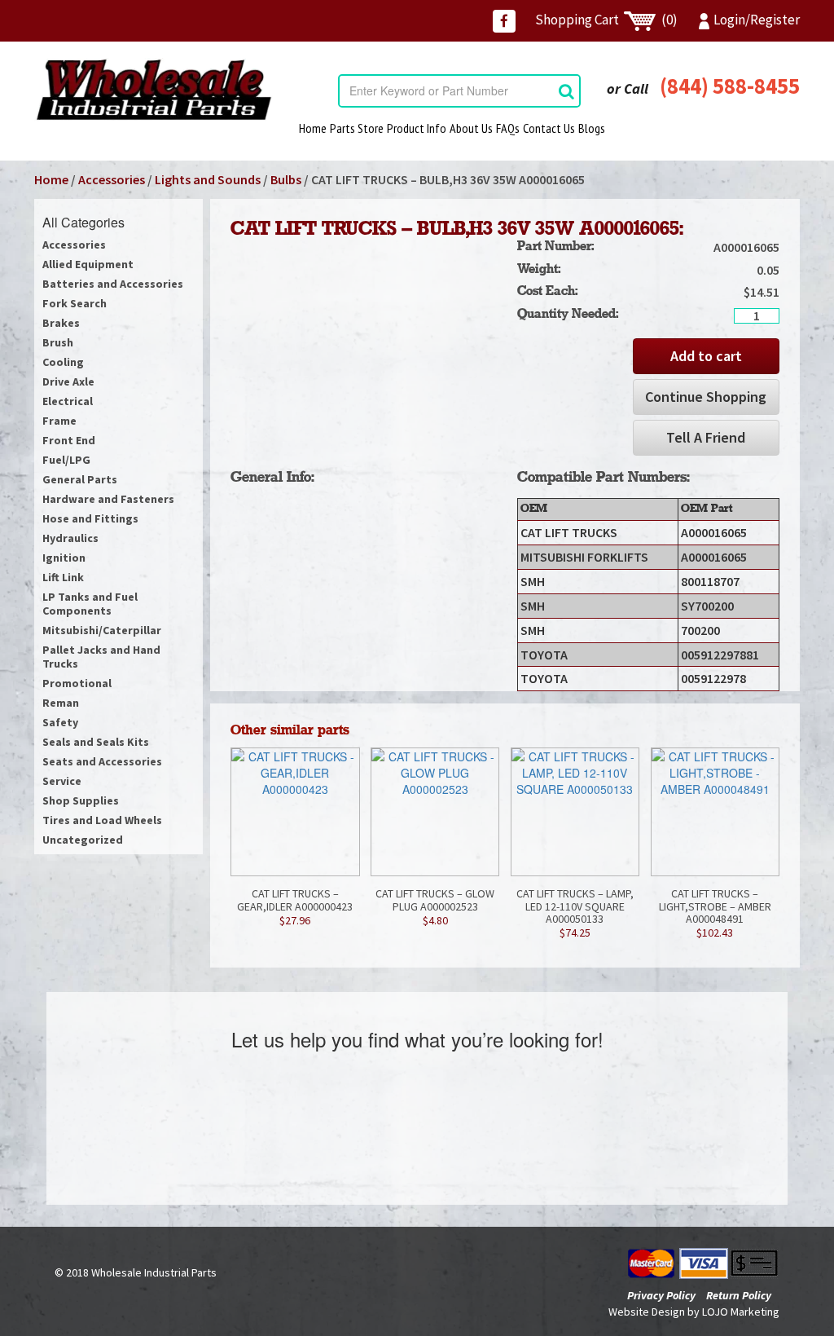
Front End (68, 440)
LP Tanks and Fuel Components (90, 603)
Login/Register (756, 20)
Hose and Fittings (90, 518)
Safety (60, 722)
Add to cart (706, 355)
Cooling (63, 362)
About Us (471, 128)
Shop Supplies (80, 800)
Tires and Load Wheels (102, 820)
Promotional (77, 683)
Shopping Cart (606, 20)
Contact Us (549, 128)
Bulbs (285, 179)
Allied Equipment (88, 264)
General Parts (79, 479)
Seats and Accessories (102, 761)
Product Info (416, 128)
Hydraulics (70, 538)
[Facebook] (504, 21)
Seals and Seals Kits (95, 741)
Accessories (111, 179)
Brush (57, 342)
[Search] (566, 91)
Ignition (64, 557)
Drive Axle (68, 381)
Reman (60, 702)
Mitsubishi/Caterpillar (101, 630)
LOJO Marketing (740, 1311)
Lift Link (63, 577)
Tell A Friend (705, 437)
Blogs (591, 128)
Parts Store (357, 128)
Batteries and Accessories (112, 283)
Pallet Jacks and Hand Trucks (101, 656)
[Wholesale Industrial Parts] (153, 89)
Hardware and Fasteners (108, 499)
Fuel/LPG (66, 459)
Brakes (61, 322)
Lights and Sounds (208, 179)
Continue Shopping (705, 396)
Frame (59, 420)
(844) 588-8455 (730, 85)
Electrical (67, 401)
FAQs (508, 128)
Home (313, 128)
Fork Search (74, 303)
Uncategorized (82, 839)
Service (61, 781)
